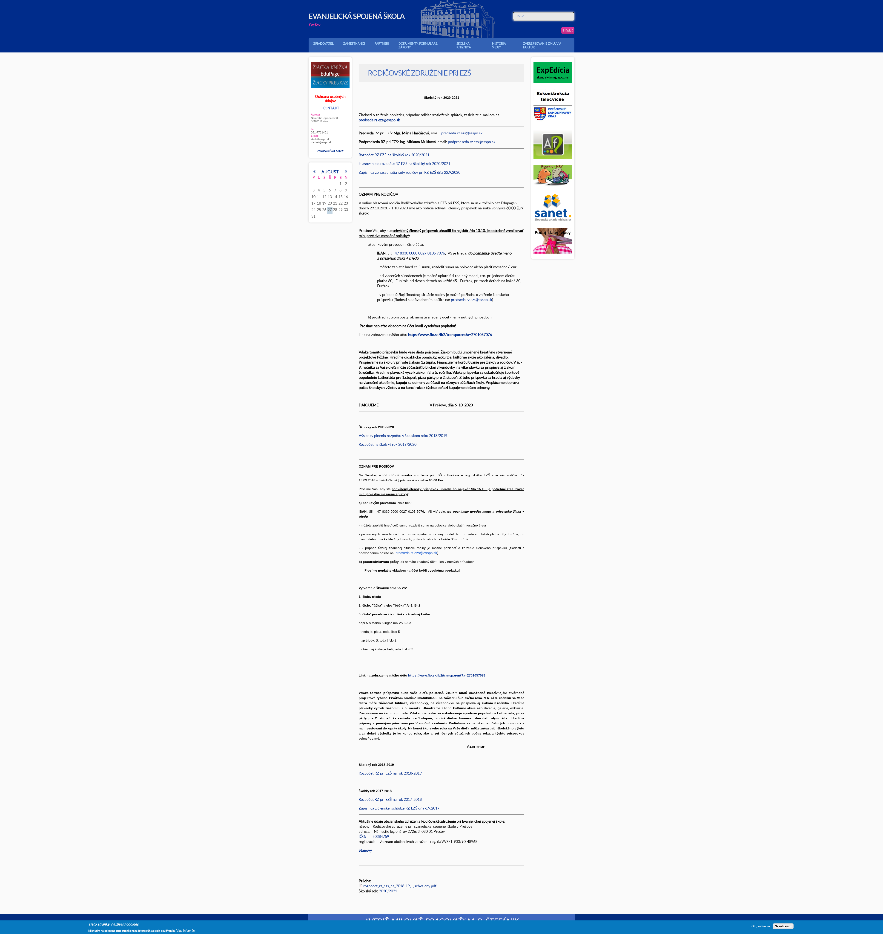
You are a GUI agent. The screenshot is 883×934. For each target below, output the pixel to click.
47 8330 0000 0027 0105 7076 (419, 253)
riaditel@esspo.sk (321, 142)
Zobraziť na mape (330, 151)
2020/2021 (388, 891)
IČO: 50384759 (374, 836)
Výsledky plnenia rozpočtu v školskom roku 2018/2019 (403, 435)
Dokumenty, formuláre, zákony (418, 45)
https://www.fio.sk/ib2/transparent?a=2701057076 (446, 675)
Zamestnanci (354, 43)
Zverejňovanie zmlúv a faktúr (542, 45)
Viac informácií (186, 930)
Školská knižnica (463, 45)
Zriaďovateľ (323, 43)
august (330, 171)
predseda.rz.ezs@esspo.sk (461, 133)
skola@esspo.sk (320, 139)
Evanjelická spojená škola (357, 16)
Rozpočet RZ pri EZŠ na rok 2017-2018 (390, 799)
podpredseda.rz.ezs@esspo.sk (471, 141)
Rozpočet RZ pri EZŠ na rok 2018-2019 (391, 773)
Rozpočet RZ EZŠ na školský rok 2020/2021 (394, 154)
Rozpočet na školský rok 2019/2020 (387, 444)
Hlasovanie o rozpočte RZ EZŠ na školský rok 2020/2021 (404, 163)
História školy (499, 45)
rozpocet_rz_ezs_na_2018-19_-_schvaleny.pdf (399, 885)
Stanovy (365, 850)
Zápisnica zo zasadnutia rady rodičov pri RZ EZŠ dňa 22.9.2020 (409, 172)
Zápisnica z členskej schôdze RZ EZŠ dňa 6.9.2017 (399, 808)
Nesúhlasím (783, 926)
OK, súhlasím (760, 926)
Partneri (382, 43)
